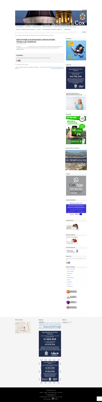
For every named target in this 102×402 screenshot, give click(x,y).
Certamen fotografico (57, 322)
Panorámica (69, 282)
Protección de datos (52, 392)
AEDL (41, 322)
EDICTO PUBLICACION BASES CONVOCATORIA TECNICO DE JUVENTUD (35, 41)
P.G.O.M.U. (39, 29)
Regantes (51, 328)
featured (47, 327)
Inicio (16, 35)
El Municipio (28, 26)
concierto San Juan (49, 324)
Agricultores (47, 322)
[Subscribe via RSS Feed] (17, 61)
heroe (17, 43)
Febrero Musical (70, 277)
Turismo (45, 392)
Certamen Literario (42, 324)
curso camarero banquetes (51, 325)
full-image (56, 327)
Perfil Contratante (47, 26)
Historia (41, 392)
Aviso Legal (60, 392)
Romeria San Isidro (57, 328)
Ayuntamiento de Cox (51, 390)
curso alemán (55, 324)
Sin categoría (70, 286)
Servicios (69, 284)
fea (42, 327)
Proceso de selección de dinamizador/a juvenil (65, 26)
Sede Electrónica (37, 26)
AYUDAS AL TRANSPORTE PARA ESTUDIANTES (25, 29)
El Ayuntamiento (20, 26)
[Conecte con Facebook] (19, 61)
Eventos (68, 275)
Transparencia (67, 29)
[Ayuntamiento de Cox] (51, 25)
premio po (40, 328)
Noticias (22, 49)
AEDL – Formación (71, 269)
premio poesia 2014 (46, 328)
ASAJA (51, 322)
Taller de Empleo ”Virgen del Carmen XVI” (52, 29)
